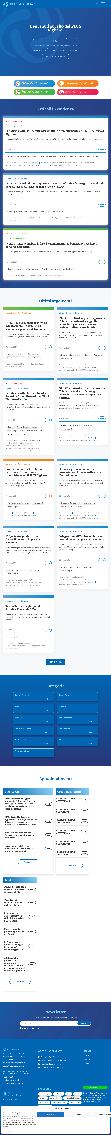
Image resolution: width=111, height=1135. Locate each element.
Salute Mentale (50, 275)
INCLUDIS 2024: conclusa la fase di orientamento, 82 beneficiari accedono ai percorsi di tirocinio (26, 326)
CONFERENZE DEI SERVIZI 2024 (65, 821)
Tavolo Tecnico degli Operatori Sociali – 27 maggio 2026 (24, 608)
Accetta (50, 1114)
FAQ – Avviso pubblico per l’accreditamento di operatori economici (23, 539)
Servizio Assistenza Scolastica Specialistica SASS (23, 165)
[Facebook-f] (8, 1094)
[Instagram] (12, 1094)
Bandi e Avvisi (44, 212)
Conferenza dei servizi (23, 740)
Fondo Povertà (18, 513)
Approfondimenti (37, 503)
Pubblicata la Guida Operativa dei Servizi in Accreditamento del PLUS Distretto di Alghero (27, 396)
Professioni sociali (60, 162)
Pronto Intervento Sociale (15, 515)
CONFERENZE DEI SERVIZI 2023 (65, 831)
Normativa (19, 717)
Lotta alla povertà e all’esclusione (80, 83)
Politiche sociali (46, 162)
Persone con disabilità (29, 275)
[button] (55, 662)
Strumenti (96, 156)
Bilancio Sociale (65, 740)
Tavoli (32, 637)
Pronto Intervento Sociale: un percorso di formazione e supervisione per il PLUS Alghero (26, 472)
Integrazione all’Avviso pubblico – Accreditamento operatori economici (82, 538)
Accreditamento (11, 162)
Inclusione (16, 275)
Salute (41, 275)
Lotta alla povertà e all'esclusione (28, 269)
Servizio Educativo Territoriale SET (55, 165)
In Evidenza (10, 156)
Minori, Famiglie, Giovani (76, 91)
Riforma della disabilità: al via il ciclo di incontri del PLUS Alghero (14, 917)
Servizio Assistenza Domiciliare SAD (81, 162)
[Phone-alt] (16, 1094)
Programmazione (38, 646)
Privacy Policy (17, 1131)
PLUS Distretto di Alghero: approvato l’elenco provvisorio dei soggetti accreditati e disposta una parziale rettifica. (82, 393)
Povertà (29, 515)
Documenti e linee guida (68, 156)
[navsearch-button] (96, 4)
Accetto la (31, 1028)
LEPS (35, 515)
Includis (8, 275)
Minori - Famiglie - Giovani (48, 156)
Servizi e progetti (45, 1094)
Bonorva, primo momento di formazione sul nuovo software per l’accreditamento (81, 472)
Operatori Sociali (32, 162)
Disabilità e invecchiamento (34, 91)
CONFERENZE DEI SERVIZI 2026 (65, 799)
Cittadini (22, 162)
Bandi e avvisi (12, 792)
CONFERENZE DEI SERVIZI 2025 (65, 810)
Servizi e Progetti (84, 156)
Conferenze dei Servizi (69, 792)
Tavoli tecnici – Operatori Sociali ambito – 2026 (13, 902)
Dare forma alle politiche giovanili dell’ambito (14, 931)
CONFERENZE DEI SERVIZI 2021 (65, 853)
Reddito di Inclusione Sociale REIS (17, 646)
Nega (79, 1114)
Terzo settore (74, 165)
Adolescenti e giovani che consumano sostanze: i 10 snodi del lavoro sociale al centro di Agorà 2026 (14, 964)
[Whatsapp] (20, 1094)
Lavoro (59, 275)
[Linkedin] (5, 1094)
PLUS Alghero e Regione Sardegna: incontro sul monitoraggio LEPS (14, 946)
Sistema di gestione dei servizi (35, 83)
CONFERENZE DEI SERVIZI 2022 (65, 842)
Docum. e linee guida (23, 728)
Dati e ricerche (64, 728)
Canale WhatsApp (94, 1087)
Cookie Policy (7, 1131)
